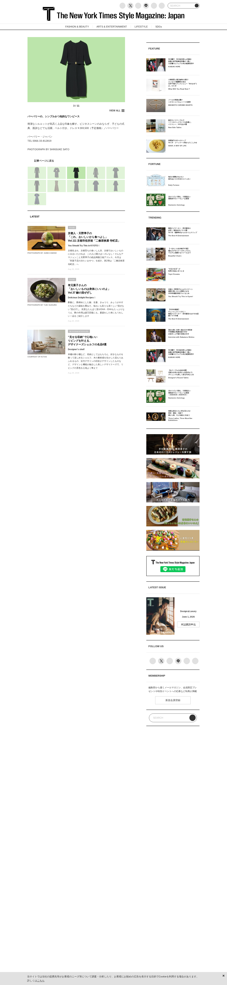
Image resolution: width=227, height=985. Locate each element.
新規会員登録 (172, 700)
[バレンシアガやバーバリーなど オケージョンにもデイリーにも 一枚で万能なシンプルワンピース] (76, 160)
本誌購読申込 (188, 624)
